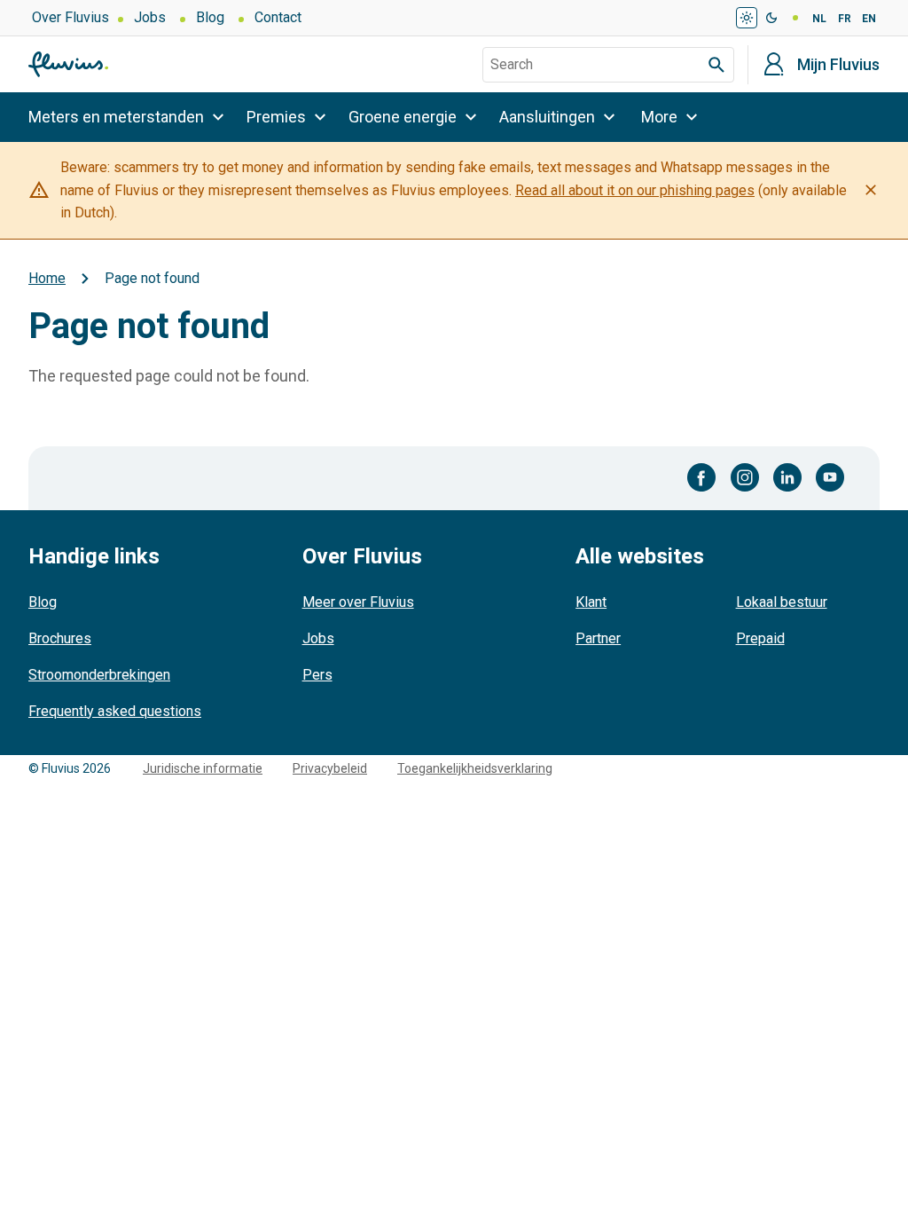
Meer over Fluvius (358, 602)
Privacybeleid (330, 768)
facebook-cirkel (701, 477)
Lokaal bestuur (781, 602)
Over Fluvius (70, 17)
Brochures (59, 638)
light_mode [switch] (747, 18)
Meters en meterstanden (116, 116)
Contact (277, 17)
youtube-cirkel (830, 477)
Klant (591, 602)
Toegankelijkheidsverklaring (474, 768)
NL (819, 18)
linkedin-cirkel (787, 477)
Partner (598, 638)
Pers (317, 674)
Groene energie (402, 116)
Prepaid (760, 638)
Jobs (150, 17)
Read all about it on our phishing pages (635, 190)
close (871, 190)
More (659, 116)
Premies (276, 116)
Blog (210, 17)
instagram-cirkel (745, 477)
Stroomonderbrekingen (99, 674)
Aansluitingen (547, 116)
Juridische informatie (202, 768)
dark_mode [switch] (771, 18)
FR (844, 18)
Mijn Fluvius (838, 65)
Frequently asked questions (114, 711)
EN (869, 18)
